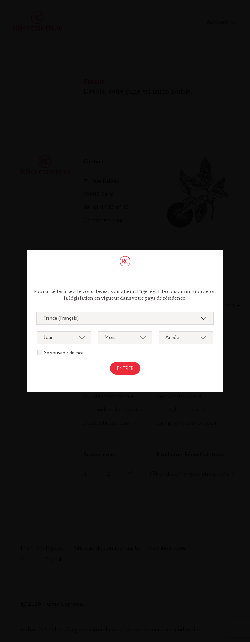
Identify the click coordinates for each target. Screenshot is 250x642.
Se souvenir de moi (63, 353)
